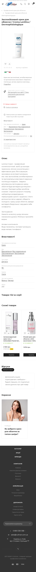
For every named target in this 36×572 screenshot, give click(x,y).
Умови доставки (18, 509)
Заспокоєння (8, 131)
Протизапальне (9, 129)
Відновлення (13, 127)
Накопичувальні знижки (18, 470)
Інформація (18, 486)
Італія (4, 274)
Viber (18, 549)
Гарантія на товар (18, 512)
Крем (24, 124)
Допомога (18, 502)
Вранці (4, 280)
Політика (18, 473)
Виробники (18, 495)
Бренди (18, 457)
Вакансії (18, 476)
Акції (18, 453)
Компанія (18, 463)
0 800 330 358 (18, 531)
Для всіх (16, 133)
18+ (31, 136)
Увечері (11, 280)
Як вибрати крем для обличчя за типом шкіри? (13, 431)
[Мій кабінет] (29, 4)
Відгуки (18, 479)
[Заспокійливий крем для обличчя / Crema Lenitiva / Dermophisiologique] (18, 44)
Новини (18, 468)
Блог (18, 490)
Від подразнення (24, 127)
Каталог (18, 449)
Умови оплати (18, 506)
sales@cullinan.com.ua (19, 535)
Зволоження (19, 129)
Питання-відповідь (18, 493)
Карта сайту (18, 515)
